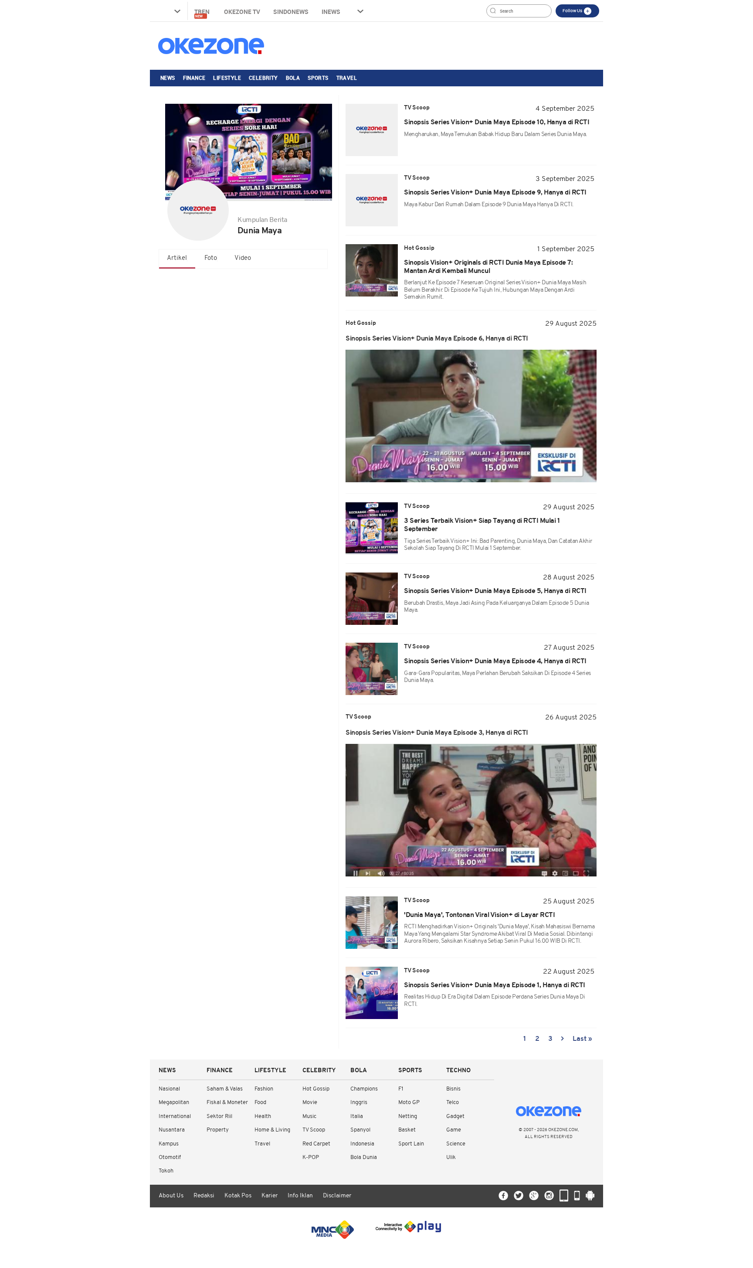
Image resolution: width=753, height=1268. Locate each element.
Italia (356, 1116)
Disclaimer (337, 1196)
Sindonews (291, 11)
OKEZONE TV (242, 11)
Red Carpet (316, 1144)
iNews (331, 11)
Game (453, 1130)
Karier (269, 1196)
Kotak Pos (237, 1196)
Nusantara (172, 1130)
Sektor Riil (219, 1116)
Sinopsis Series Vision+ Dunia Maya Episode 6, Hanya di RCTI (437, 338)
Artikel (177, 258)
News (167, 77)
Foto (210, 258)
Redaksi (203, 1196)
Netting (407, 1116)
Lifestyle (227, 77)
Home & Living (272, 1130)
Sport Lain (411, 1144)
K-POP (310, 1157)
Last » (582, 1039)
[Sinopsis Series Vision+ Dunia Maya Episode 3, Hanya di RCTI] (471, 810)
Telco (452, 1102)
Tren (202, 12)
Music (309, 1116)
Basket (407, 1130)
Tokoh (166, 1171)
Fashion (263, 1089)
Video (242, 258)
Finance (194, 77)
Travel (346, 77)
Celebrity (263, 77)
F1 (400, 1089)
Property (218, 1130)
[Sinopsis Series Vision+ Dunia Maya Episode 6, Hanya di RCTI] (471, 416)
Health (262, 1116)
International (175, 1116)
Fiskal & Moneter (227, 1102)
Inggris (358, 1102)
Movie (309, 1102)
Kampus (169, 1144)
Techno (458, 1070)
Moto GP (409, 1102)
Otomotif (170, 1157)
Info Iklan (300, 1196)
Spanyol (360, 1130)
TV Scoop (313, 1130)
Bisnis (453, 1089)
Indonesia (362, 1144)
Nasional (169, 1089)
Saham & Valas (225, 1089)
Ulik (451, 1157)
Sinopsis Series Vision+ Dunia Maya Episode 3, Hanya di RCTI (437, 732)
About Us (171, 1196)
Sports (318, 77)
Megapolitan (174, 1102)
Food (260, 1102)
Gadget (455, 1116)
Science (455, 1144)
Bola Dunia (363, 1157)
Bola (293, 77)
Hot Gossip (315, 1089)
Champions (364, 1089)
